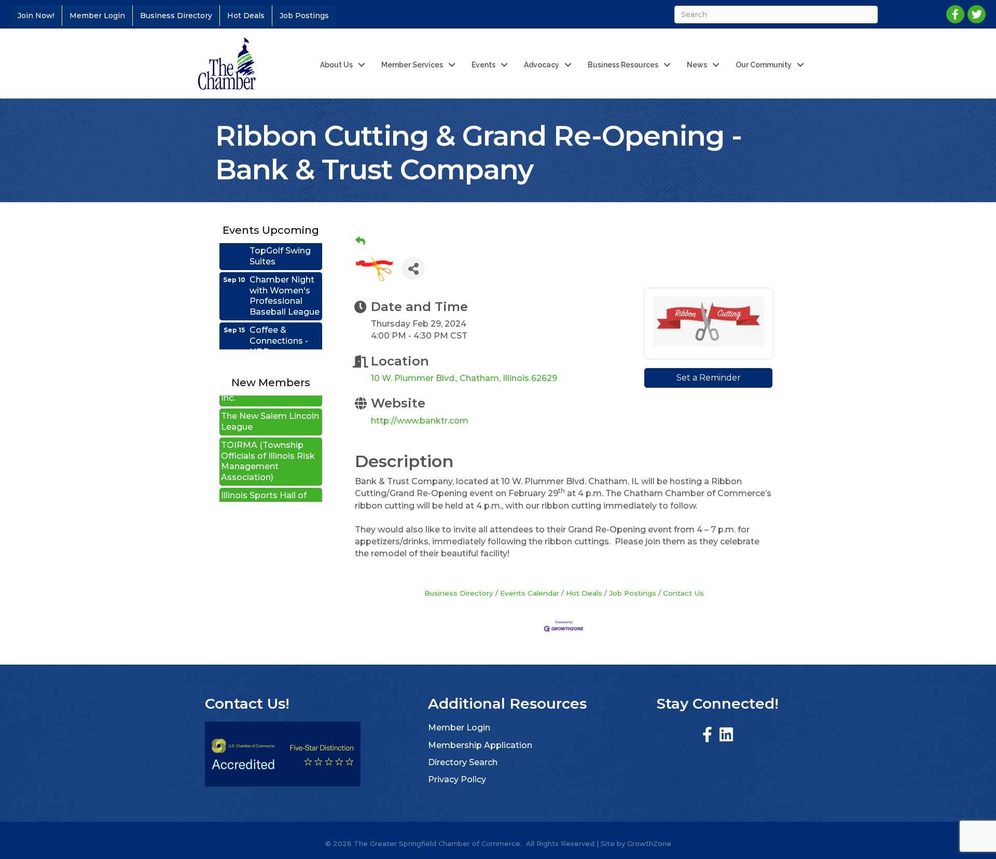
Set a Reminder (708, 378)
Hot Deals (246, 15)
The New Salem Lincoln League (270, 406)
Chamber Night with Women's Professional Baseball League (285, 281)
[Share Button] (413, 268)
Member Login (97, 15)
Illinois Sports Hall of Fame (264, 485)
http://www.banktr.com (419, 421)
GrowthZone (649, 843)
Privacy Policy (457, 779)
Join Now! (36, 15)
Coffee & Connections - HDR (279, 326)
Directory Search (462, 762)
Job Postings (304, 15)
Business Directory (176, 15)
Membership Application (480, 745)
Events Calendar (529, 593)
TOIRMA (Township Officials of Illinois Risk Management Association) (268, 446)
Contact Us (683, 593)
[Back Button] (360, 241)
